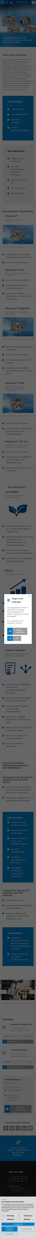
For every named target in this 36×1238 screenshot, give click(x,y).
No (17, 638)
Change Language (20, 631)
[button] (5, 1199)
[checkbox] (4, 1216)
